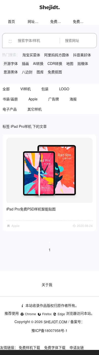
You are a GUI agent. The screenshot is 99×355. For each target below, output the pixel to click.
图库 (40, 71)
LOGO (64, 88)
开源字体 (11, 63)
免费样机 (57, 21)
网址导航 (35, 21)
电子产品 (10, 109)
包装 (44, 88)
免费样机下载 (29, 347)
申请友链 (77, 347)
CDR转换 (54, 63)
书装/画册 (10, 98)
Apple (33, 98)
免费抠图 (55, 71)
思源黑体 (11, 71)
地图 (69, 63)
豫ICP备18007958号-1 (49, 330)
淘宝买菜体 (31, 54)
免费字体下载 (54, 347)
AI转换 (38, 63)
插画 (25, 63)
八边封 (27, 71)
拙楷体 (82, 63)
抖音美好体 (82, 54)
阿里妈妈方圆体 (56, 54)
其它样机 (34, 109)
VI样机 (25, 88)
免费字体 (80, 21)
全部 (6, 88)
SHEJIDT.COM (55, 321)
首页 (11, 21)
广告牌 (53, 98)
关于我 (47, 284)
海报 (73, 98)
